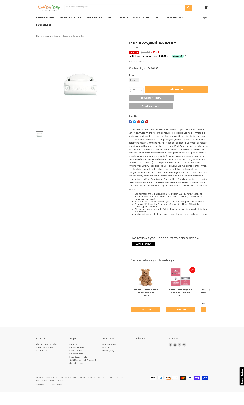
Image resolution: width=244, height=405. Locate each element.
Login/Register (109, 344)
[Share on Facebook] (130, 121)
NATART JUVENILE (142, 17)
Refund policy (41, 380)
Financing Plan (76, 363)
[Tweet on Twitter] (134, 121)
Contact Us (41, 350)
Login (204, 17)
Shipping (73, 344)
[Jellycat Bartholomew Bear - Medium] (145, 277)
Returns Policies (76, 347)
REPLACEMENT (44, 24)
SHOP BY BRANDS (45, 17)
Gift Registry (108, 350)
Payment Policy (76, 353)
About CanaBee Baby (46, 344)
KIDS (158, 17)
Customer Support (87, 377)
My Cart (106, 347)
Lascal (48, 36)
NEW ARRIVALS (94, 17)
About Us (40, 377)
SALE (108, 17)
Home (39, 36)
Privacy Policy (75, 350)
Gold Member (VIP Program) (82, 360)
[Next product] (209, 290)
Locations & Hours (44, 347)
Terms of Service (116, 377)
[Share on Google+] (138, 121)
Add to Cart (146, 310)
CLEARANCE (122, 17)
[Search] (188, 8)
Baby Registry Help (78, 357)
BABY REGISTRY (174, 17)
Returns (59, 377)
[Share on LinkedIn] (142, 121)
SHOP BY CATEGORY (70, 17)
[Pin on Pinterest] (146, 121)
